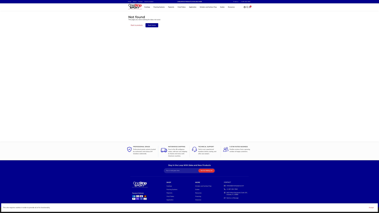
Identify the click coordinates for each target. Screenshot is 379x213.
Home (129, 1)
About (134, 1)
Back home (152, 25)
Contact (140, 1)
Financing (198, 196)
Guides (222, 7)
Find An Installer (148, 1)
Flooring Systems (159, 7)
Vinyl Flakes (182, 7)
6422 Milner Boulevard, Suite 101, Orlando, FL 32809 (237, 193)
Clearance (198, 200)
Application (192, 7)
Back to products (137, 25)
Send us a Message (232, 198)
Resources (231, 7)
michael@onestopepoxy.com (235, 186)
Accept (371, 207)
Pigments (171, 7)
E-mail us (235, 1)
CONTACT (227, 182)
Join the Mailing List (206, 170)
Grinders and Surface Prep (208, 7)
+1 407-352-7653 (245, 1)
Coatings (147, 7)
